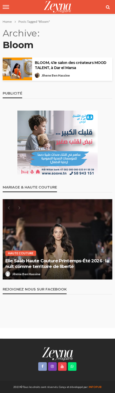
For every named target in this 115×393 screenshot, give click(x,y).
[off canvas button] (6, 7)
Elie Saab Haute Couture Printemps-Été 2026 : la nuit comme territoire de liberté (57, 263)
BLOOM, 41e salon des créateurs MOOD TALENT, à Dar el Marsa (70, 65)
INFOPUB (95, 386)
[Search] (107, 7)
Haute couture (20, 253)
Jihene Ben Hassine (55, 75)
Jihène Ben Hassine (26, 274)
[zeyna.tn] (57, 353)
